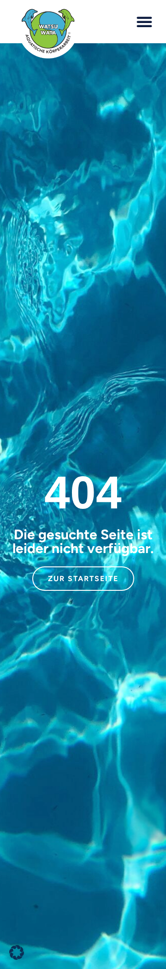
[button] (144, 21)
